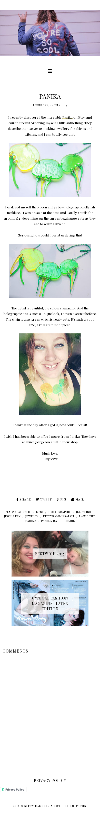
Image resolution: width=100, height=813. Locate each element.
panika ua (49, 521)
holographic (60, 512)
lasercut (87, 516)
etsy (40, 512)
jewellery (12, 516)
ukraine (68, 521)
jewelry (31, 516)
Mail (79, 499)
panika (30, 521)
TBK (83, 805)
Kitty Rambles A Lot (42, 805)
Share (25, 499)
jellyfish (83, 512)
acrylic (25, 512)
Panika (67, 117)
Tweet (46, 499)
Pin (63, 499)
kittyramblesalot (59, 516)
